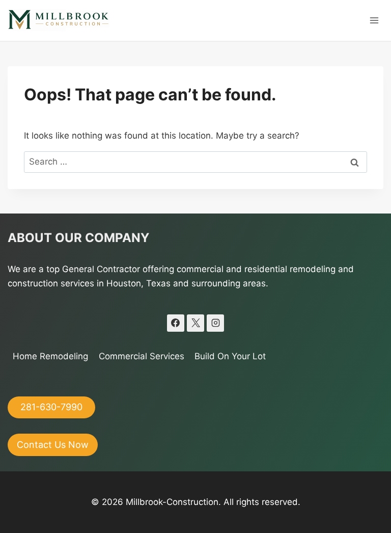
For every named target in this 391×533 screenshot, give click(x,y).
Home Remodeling (50, 356)
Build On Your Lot (230, 356)
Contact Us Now (53, 444)
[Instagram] (215, 323)
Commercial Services (141, 356)
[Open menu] (374, 20)
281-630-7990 (51, 407)
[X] (195, 323)
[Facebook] (175, 323)
